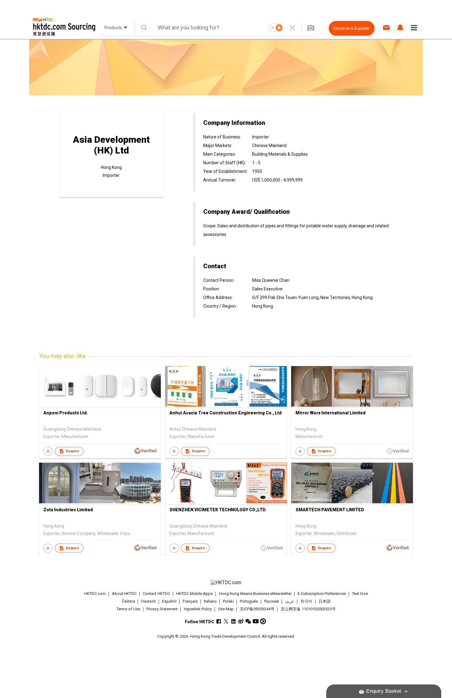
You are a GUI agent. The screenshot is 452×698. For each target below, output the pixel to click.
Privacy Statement (162, 609)
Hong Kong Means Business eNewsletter (255, 593)
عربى (289, 601)
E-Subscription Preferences (322, 593)
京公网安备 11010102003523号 (308, 609)
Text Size (360, 593)
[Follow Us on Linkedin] (233, 621)
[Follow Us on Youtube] (256, 621)
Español (169, 601)
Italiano (210, 601)
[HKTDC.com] (226, 582)
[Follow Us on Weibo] (241, 621)
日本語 (325, 601)
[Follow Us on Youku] (263, 621)
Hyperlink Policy (198, 609)
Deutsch (148, 601)
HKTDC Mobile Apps (194, 593)
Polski (228, 601)
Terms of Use (128, 609)
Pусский (271, 601)
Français (190, 601)
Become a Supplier (351, 28)
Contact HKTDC (156, 593)
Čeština (128, 601)
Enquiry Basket (383, 691)
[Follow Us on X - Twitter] (226, 621)
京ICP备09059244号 (257, 609)
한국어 (306, 601)
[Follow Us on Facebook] (219, 621)
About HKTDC (124, 593)
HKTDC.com (95, 593)
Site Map (226, 609)
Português (249, 601)
